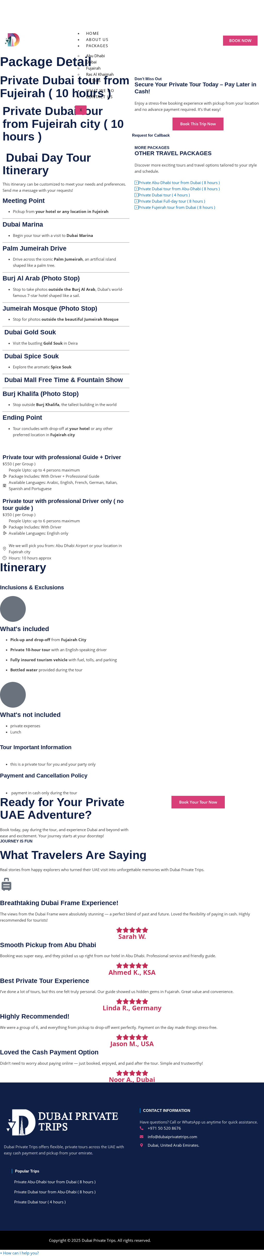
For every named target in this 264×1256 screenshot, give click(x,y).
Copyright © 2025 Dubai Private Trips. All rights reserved (99, 1240)
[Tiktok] (123, 16)
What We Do (100, 90)
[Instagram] (141, 16)
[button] (19, 1252)
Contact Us (99, 96)
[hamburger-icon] (189, 32)
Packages (97, 45)
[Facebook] (104, 16)
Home (92, 33)
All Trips (93, 80)
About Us (97, 39)
